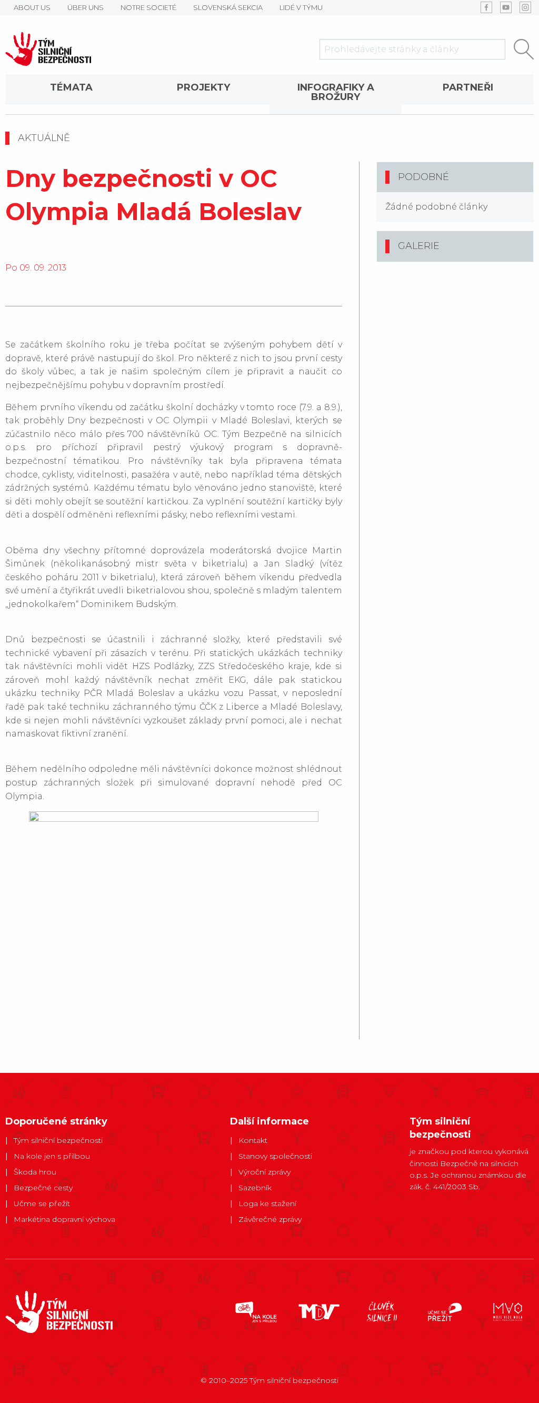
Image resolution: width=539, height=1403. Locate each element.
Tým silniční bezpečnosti (58, 1140)
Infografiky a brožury (335, 92)
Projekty (203, 87)
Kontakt (252, 1140)
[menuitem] (71, 94)
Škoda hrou (35, 1172)
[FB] (486, 7)
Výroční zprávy (264, 1172)
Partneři (468, 87)
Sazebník (255, 1187)
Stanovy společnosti (275, 1156)
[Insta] (525, 7)
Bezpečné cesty (43, 1187)
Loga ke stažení (267, 1203)
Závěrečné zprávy (270, 1219)
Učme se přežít (42, 1203)
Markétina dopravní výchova (64, 1219)
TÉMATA (71, 87)
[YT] (505, 7)
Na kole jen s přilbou (52, 1156)
